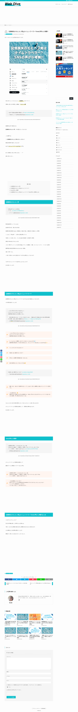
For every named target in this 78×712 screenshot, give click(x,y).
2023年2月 (59, 217)
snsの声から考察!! (15, 190)
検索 (71, 98)
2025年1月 (59, 170)
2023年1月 (59, 220)
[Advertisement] (39, 16)
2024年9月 (59, 179)
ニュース (10, 34)
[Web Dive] (13, 4)
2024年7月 (59, 184)
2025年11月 (59, 158)
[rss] (69, 0)
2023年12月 (59, 198)
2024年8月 (59, 182)
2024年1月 (59, 196)
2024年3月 (59, 194)
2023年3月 (59, 215)
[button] (9, 579)
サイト (8, 680)
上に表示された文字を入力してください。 (14, 689)
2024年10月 (59, 177)
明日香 (10, 602)
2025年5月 (59, 163)
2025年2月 (59, 168)
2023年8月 (59, 206)
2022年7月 (59, 227)
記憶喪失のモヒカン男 (15, 186)
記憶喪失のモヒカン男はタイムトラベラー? (20, 188)
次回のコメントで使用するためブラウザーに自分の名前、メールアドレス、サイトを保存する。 (25, 684)
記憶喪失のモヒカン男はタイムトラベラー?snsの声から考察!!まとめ (25, 192)
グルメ (58, 142)
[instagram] (68, 0)
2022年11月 (59, 225)
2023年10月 (59, 201)
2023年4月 (59, 213)
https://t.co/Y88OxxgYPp (36, 319)
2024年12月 (59, 172)
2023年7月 (59, 208)
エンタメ (7, 34)
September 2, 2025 (29, 114)
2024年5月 (59, 189)
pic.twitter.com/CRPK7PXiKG (32, 448)
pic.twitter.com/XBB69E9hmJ (18, 210)
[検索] (72, 0)
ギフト (58, 140)
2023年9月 (59, 203)
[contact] (71, 0)
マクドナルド (59, 149)
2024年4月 (59, 191)
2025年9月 (59, 161)
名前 (8, 671)
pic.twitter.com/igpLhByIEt (27, 372)
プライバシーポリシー (36, 708)
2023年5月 (59, 210)
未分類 (58, 152)
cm (57, 135)
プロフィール (59, 147)
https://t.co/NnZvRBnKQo (29, 112)
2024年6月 (59, 187)
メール (8, 676)
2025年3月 (59, 165)
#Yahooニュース (27, 319)
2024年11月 (59, 175)
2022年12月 (59, 222)
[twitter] (66, 0)
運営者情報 (43, 708)
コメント (8, 656)
